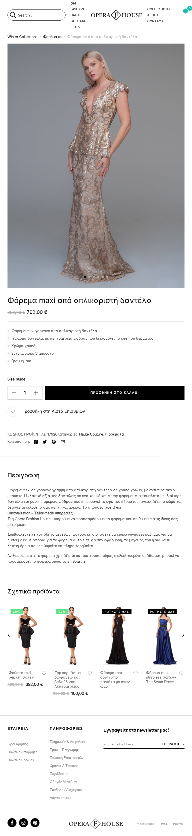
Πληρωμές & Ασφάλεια (67, 741)
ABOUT (152, 15)
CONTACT (155, 21)
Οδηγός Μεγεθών (63, 781)
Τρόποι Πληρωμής (64, 749)
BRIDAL (76, 27)
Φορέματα (52, 37)
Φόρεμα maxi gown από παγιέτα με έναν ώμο (115, 680)
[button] (52, 411)
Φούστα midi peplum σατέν (21, 675)
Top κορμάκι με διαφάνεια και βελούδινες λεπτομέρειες (67, 680)
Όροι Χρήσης (18, 744)
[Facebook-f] (12, 822)
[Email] (63, 441)
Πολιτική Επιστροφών (67, 757)
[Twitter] (45, 441)
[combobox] (41, 15)
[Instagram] (23, 822)
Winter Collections (23, 37)
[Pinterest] (54, 441)
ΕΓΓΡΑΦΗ (171, 744)
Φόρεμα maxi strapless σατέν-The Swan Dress (161, 677)
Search (13, 15)
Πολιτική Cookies (21, 760)
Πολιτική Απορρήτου (24, 752)
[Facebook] (36, 441)
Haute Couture (91, 434)
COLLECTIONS (158, 9)
